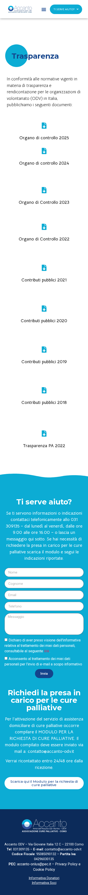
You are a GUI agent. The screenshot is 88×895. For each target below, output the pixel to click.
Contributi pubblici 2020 (44, 321)
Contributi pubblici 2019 (44, 362)
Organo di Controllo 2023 (44, 202)
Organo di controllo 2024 (44, 163)
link (46, 651)
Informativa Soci (44, 883)
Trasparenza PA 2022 (44, 446)
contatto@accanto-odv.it (51, 751)
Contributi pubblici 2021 (44, 280)
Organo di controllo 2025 (44, 138)
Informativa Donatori (44, 878)
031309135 (20, 849)
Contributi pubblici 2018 (44, 402)
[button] (44, 9)
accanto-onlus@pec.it (34, 864)
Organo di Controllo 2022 (44, 239)
